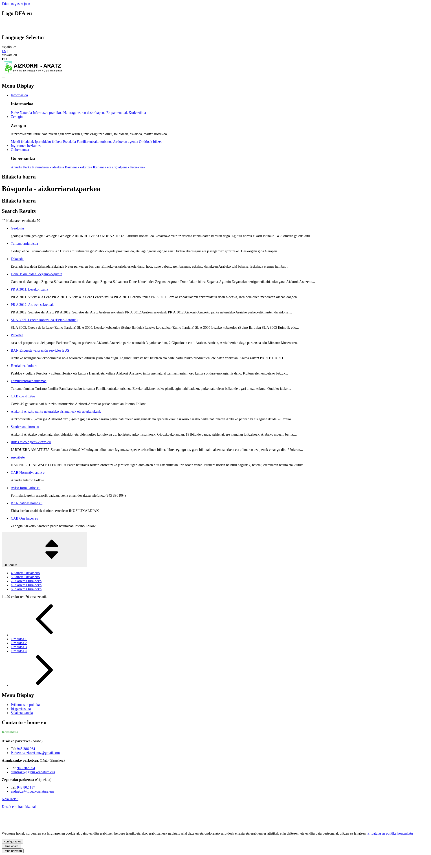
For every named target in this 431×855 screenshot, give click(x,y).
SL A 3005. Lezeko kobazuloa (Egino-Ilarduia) (44, 320)
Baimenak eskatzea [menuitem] (79, 167)
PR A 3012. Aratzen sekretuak (32, 304)
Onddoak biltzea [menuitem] (150, 141)
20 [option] (26, 581)
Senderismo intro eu (25, 427)
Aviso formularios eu (25, 488)
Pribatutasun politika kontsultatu (390, 833)
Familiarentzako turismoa (28, 381)
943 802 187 (26, 787)
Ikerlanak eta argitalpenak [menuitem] (111, 167)
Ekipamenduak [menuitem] (117, 113)
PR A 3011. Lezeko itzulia (29, 289)
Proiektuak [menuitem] (137, 167)
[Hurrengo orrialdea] (44, 686)
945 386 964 (26, 749)
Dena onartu (11, 846)
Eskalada (17, 259)
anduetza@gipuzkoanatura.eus (32, 791)
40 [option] (26, 585)
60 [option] (26, 589)
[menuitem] (19, 95)
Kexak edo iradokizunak (19, 807)
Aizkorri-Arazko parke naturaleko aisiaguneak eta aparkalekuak (56, 411)
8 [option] (25, 577)
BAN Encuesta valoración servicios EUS (40, 350)
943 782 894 (26, 768)
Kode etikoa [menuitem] (137, 113)
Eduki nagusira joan (16, 4)
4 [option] (25, 573)
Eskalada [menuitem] (70, 141)
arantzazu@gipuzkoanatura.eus (33, 772)
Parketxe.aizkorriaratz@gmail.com (35, 753)
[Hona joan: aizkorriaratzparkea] (33, 72)
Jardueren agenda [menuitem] (126, 141)
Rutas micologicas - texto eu (31, 442)
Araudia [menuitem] (17, 167)
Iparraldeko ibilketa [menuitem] (49, 141)
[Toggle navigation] (3, 77)
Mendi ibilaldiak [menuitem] (23, 141)
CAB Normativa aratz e (27, 472)
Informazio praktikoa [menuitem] (48, 113)
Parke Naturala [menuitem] (22, 113)
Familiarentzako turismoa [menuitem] (95, 141)
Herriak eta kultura (24, 366)
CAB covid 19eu (23, 396)
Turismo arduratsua (24, 243)
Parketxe (17, 335)
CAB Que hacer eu (24, 518)
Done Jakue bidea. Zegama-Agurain (36, 274)
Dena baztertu (13, 851)
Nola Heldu (10, 799)
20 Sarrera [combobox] (11, 565)
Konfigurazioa (12, 841)
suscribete (18, 457)
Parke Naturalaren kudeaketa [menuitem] (44, 167)
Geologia (17, 228)
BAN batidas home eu (26, 503)
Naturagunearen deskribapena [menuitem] (84, 113)
